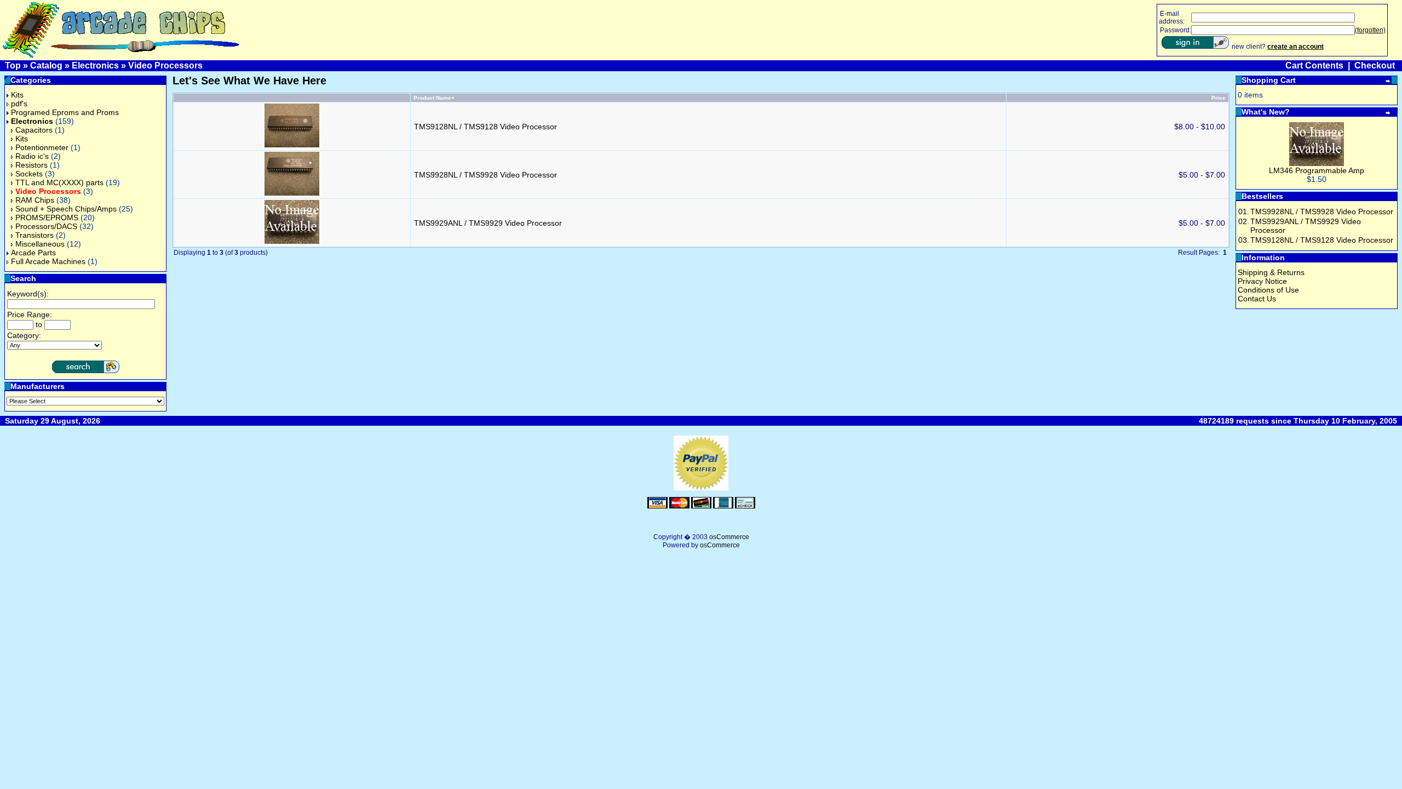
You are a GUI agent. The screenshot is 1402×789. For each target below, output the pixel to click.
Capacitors (34, 129)
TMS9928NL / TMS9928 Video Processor (485, 174)
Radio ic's (32, 156)
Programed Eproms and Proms (65, 112)
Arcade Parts (33, 252)
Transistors (34, 235)
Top (13, 65)
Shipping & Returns (1271, 272)
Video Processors (165, 65)
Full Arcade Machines (48, 261)
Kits (17, 94)
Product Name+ (434, 98)
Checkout (1374, 65)
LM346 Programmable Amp (1316, 170)
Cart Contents (1314, 65)
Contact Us (1257, 298)
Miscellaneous (40, 243)
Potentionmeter (41, 147)
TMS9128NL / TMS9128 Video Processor (485, 126)
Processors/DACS (46, 226)
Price (1218, 98)
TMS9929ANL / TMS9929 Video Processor (488, 223)
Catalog (46, 65)
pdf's (19, 103)
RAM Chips (34, 200)
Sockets (29, 173)
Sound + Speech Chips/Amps (66, 208)
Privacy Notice (1262, 281)
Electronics (95, 65)
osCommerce (729, 537)
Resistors (31, 165)
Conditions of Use (1268, 289)
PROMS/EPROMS (46, 217)
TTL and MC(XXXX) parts (59, 182)
